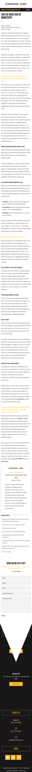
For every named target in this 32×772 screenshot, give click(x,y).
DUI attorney (20, 399)
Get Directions (16, 651)
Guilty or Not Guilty (6, 552)
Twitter (7, 757)
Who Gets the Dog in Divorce (9, 528)
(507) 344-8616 (16, 731)
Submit (3, 615)
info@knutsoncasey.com (16, 740)
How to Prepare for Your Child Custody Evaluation (13, 531)
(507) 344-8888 (7, 10)
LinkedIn (13, 757)
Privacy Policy (22, 770)
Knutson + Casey (22, 418)
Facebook (18, 757)
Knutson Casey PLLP (14, 768)
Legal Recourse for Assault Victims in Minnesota (13, 525)
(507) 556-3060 (16, 10)
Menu (29, 9)
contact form (4, 461)
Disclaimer (15, 770)
